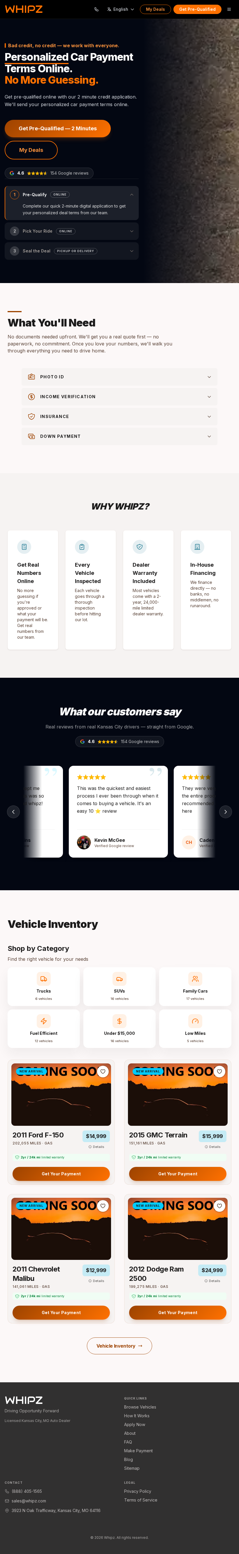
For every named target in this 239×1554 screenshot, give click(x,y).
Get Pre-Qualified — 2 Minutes (58, 128)
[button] (72, 203)
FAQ (128, 1441)
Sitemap (132, 1468)
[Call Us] (96, 9)
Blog (128, 1459)
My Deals (155, 9)
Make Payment (138, 1450)
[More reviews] (225, 811)
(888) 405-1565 (27, 1491)
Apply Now (134, 1424)
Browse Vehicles (140, 1406)
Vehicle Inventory (116, 1346)
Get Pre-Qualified (197, 9)
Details (98, 1147)
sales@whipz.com (29, 1500)
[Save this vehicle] (103, 1071)
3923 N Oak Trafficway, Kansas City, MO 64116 (56, 1510)
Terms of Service (140, 1499)
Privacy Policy (137, 1491)
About (130, 1433)
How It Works (137, 1415)
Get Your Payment (61, 1173)
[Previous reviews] (13, 811)
